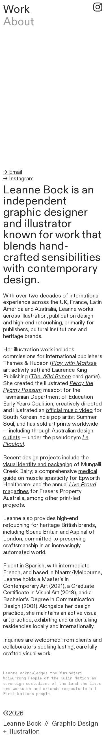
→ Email (12, 172)
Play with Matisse (74, 363)
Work (16, 9)
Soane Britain (42, 532)
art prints (60, 424)
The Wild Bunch (51, 376)
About (18, 21)
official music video (69, 410)
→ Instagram (18, 178)
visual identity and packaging (37, 464)
